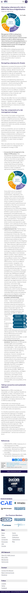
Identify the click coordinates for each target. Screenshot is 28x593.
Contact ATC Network (7, 570)
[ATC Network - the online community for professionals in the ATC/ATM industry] (6, 1)
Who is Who (4, 557)
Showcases (4, 541)
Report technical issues (7, 572)
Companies (4, 539)
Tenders (3, 537)
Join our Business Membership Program (17, 591)
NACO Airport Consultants (13, 463)
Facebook (4, 588)
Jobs (2, 543)
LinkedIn (3, 583)
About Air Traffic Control (8, 555)
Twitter (3, 585)
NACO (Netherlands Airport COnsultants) (16, 464)
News (2, 535)
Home (3, 533)
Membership (4, 559)
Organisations (16, 539)
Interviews (15, 535)
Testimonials (4, 561)
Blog (13, 541)
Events (14, 533)
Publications (15, 537)
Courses (3, 546)
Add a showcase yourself (14, 471)
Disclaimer (4, 575)
